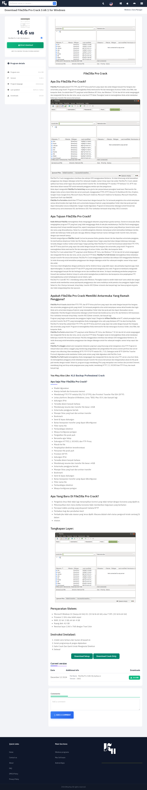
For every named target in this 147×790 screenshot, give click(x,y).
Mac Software (60, 757)
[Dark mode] (103, 3)
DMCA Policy (13, 774)
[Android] (134, 3)
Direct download (26, 45)
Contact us (13, 757)
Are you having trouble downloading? (25, 51)
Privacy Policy (14, 779)
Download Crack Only (106, 656)
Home (11, 752)
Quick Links (14, 744)
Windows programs (62, 752)
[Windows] (121, 3)
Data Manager (137, 10)
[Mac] (127, 3)
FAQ (10, 768)
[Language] (112, 4)
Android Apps (60, 763)
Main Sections (61, 744)
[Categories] (141, 3)
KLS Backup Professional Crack (88, 375)
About (11, 763)
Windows (127, 10)
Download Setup (82, 656)
